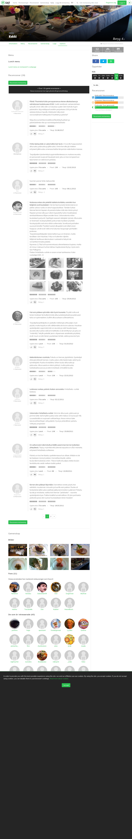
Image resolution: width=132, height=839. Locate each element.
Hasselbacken (69, 609)
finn (28, 646)
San (42, 609)
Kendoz (28, 593)
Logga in (122, 3)
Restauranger (23, 3)
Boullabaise (42, 662)
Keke (83, 662)
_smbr (69, 662)
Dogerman (70, 593)
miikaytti (56, 662)
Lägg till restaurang (62, 3)
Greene (83, 630)
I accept (66, 685)
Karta (15, 3)
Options (62, 44)
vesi (55, 593)
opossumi (42, 630)
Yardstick (14, 593)
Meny (23, 44)
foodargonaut (56, 630)
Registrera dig (111, 3)
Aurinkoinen (42, 646)
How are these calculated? (103, 110)
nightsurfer (15, 662)
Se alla (95, 85)
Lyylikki (69, 630)
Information (13, 44)
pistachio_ (14, 646)
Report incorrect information (112, 44)
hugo (28, 630)
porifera (14, 630)
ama (55, 646)
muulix (83, 646)
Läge (54, 44)
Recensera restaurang (101, 116)
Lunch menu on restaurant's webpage (22, 67)
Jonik (69, 646)
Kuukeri (55, 609)
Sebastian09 (42, 593)
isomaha (28, 662)
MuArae (83, 593)
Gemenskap (44, 3)
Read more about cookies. (59, 678)
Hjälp (52, 3)
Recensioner (34, 3)
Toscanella (28, 609)
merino (14, 609)
